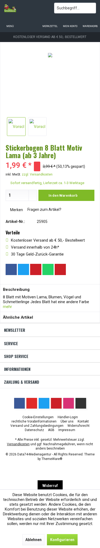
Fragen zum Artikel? (44, 209)
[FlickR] (80, 403)
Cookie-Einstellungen (38, 417)
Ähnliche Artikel (18, 317)
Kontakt (83, 421)
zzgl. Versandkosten (37, 174)
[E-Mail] (60, 269)
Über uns (67, 421)
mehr (7, 306)
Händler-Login (68, 417)
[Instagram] (72, 269)
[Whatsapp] (48, 269)
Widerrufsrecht (78, 426)
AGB (51, 430)
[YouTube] (31, 403)
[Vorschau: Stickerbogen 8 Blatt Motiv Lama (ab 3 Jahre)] (16, 126)
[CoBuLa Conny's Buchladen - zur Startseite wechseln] (25, 8)
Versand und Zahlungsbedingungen (36, 426)
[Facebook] (11, 269)
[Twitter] (23, 269)
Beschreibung (16, 289)
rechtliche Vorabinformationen (34, 421)
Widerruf (50, 486)
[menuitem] (90, 22)
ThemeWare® (52, 459)
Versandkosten (18, 444)
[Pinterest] (35, 269)
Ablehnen (33, 540)
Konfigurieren (62, 540)
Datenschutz (34, 430)
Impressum (66, 430)
